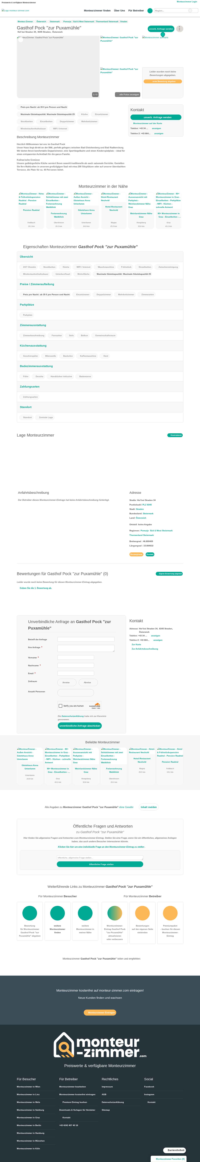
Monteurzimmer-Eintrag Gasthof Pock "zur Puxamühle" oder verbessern (114, 932)
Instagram (149, 1094)
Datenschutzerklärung (73, 716)
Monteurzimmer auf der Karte (147, 123)
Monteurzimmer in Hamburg (30, 1133)
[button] (58, 67)
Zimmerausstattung (33, 325)
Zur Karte (136, 644)
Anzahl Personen (36, 691)
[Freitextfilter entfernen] (190, 10)
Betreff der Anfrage (37, 639)
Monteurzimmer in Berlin (29, 1125)
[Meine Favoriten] (150, 11)
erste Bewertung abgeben (164, 81)
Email (31, 673)
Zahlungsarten (30, 386)
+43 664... (145, 133)
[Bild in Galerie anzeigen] (120, 51)
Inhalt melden (149, 807)
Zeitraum (32, 681)
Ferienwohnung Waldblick (59, 215)
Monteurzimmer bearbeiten (72, 1086)
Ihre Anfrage (34, 647)
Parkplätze (27, 304)
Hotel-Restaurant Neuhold (113, 208)
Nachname (33, 665)
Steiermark (148, 513)
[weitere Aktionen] (179, 29)
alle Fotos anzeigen (129, 94)
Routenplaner (176, 435)
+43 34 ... (143, 128)
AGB (104, 1094)
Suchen (196, 10)
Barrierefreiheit (175, 1150)
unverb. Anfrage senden (161, 29)
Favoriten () (170, 1159)
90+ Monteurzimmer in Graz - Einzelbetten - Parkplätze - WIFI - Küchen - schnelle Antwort (169, 215)
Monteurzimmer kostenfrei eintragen (77, 1094)
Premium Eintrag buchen (74, 1102)
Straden (140, 509)
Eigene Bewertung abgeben (170, 574)
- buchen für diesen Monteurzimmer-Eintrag (170, 931)
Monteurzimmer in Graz (28, 1117)
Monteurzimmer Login (186, 2)
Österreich (141, 518)
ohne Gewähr (126, 807)
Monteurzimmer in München (31, 1141)
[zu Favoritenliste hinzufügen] (20, 39)
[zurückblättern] (24, 67)
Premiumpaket (177, 189)
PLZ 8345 (147, 505)
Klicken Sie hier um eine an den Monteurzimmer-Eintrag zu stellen (101, 847)
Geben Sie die (35, 588)
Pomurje (145, 530)
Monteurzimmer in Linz (28, 1094)
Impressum (107, 1086)
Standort (25, 407)
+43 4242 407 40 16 (68, 1125)
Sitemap (106, 1110)
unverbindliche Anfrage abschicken (79, 725)
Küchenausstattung (33, 345)
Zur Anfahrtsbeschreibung (145, 649)
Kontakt (150, 554)
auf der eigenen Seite (142, 929)
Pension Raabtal (31, 210)
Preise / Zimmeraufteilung (37, 284)
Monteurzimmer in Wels (28, 1102)
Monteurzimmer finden (97, 10)
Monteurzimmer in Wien (28, 1086)
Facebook (149, 1086)
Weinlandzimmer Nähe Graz (141, 215)
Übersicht (26, 256)
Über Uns (119, 10)
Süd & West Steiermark (161, 530)
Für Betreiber (136, 10)
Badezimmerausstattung (36, 366)
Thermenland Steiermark (141, 535)
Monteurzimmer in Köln (28, 1148)
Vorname (32, 657)
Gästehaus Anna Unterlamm (86, 212)
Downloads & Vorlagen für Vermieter (77, 1110)
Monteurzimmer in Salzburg (30, 1110)
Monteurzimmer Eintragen (101, 1012)
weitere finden (57, 929)
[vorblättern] (92, 67)
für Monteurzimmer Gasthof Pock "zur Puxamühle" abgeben (30, 931)
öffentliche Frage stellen (101, 864)
